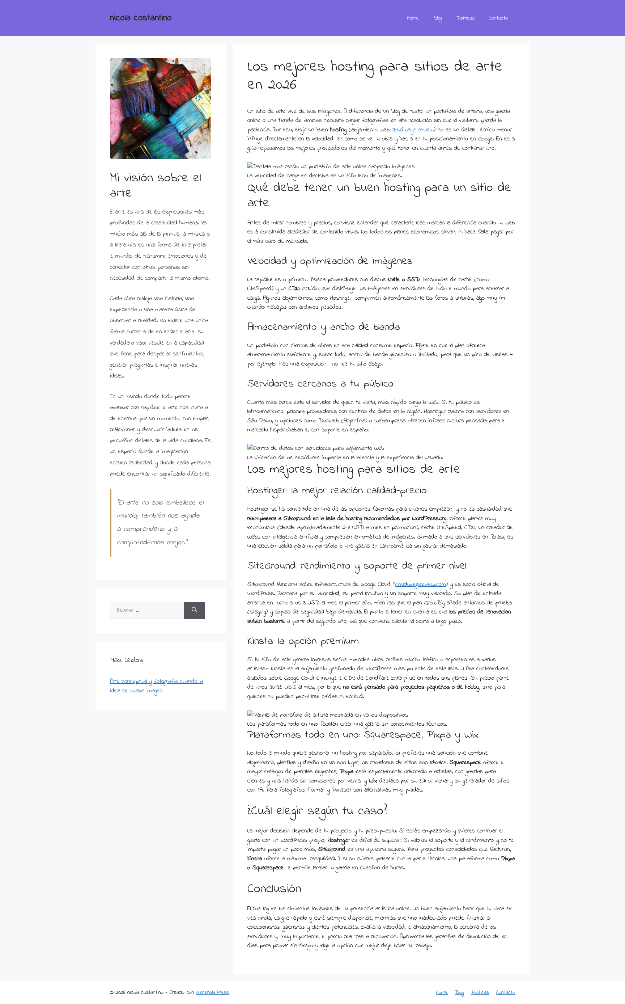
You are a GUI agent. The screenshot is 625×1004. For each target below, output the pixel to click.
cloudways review (413, 129)
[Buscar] (194, 610)
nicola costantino (141, 18)
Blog (437, 18)
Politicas (465, 18)
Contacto (498, 18)
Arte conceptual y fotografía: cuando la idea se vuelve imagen (156, 686)
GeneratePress (212, 992)
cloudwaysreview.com (420, 584)
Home (413, 18)
